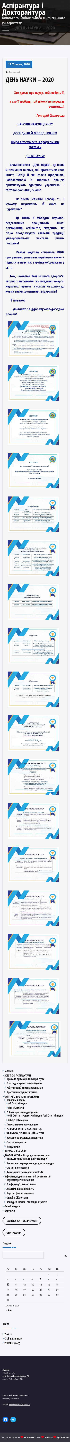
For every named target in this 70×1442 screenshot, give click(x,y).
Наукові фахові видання (20, 1193)
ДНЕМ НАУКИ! (35, 156)
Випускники (13, 1146)
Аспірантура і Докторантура (24, 8)
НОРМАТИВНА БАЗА (15, 1151)
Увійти (8, 1334)
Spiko (47, 1437)
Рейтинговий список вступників (24, 1088)
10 (8, 1284)
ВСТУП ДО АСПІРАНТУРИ (17, 1075)
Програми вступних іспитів (21, 1092)
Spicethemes (63, 1437)
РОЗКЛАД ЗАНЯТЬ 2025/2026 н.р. (24, 1129)
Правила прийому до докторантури (26, 1159)
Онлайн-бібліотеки (17, 1197)
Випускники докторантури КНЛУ (24, 1172)
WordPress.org (12, 1343)
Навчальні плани (15, 1100)
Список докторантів (17, 1168)
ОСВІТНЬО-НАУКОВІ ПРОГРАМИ (21, 1096)
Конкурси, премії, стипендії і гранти (26, 1202)
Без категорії (14, 72)
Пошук (7, 1243)
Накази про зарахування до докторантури (30, 1163)
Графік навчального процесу (22, 1124)
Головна (8, 1071)
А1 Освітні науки (17, 1103)
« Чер (9, 1310)
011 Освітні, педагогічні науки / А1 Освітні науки (35, 1115)
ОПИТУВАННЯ (13, 1233)
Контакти (9, 1211)
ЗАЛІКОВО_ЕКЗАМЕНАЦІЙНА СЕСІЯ (25, 1133)
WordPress (29, 1437)
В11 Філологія (16, 1108)
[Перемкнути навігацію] (5, 28)
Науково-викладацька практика (24, 1137)
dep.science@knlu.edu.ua (19, 1405)
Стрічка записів (13, 1338)
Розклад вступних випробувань (24, 1083)
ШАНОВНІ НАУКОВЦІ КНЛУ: (35, 124)
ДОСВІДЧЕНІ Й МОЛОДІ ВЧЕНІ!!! (35, 133)
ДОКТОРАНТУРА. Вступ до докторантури (27, 1155)
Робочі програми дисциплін (22, 1112)
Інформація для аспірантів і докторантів (27, 1176)
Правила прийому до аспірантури (25, 1079)
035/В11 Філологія (18, 1120)
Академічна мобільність (20, 1189)
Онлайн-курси (12, 1206)
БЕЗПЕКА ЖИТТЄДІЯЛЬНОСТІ (21, 1221)
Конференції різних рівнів (21, 1184)
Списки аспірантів (16, 1142)
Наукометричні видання (20, 1180)
